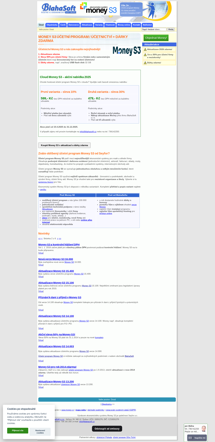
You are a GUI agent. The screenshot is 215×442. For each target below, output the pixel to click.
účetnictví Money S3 (70, 384)
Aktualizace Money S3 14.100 (56, 316)
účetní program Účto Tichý (124, 437)
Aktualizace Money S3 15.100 (56, 282)
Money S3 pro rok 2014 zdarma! (57, 366)
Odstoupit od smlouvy (107, 428)
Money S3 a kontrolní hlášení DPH (59, 244)
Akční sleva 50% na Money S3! (56, 334)
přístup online (105, 213)
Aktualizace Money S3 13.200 (56, 381)
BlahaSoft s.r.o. (57, 419)
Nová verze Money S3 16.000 (55, 259)
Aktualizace (47, 209)
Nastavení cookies (40, 431)
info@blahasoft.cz (88, 132)
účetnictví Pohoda (104, 437)
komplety (99, 337)
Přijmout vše (17, 430)
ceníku (43, 189)
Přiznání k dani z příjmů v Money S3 (59, 297)
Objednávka (107, 404)
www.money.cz (67, 410)
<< (39, 238)
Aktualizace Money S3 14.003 (56, 346)
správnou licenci (45, 182)
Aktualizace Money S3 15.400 (56, 271)
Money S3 (69, 262)
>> (60, 238)
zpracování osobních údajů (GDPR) (121, 410)
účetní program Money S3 (81, 370)
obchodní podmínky (96, 410)
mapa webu (81, 410)
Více (41, 253)
